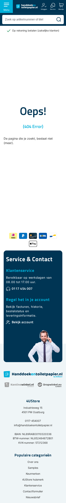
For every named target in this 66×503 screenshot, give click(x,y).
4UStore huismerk (33, 479)
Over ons (32, 461)
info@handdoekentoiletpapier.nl (33, 425)
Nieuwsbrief (33, 497)
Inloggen (44, 9)
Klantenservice (20, 270)
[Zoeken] (58, 19)
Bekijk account (22, 322)
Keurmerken (33, 473)
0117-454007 (33, 420)
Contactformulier (33, 491)
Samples (33, 467)
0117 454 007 (22, 288)
